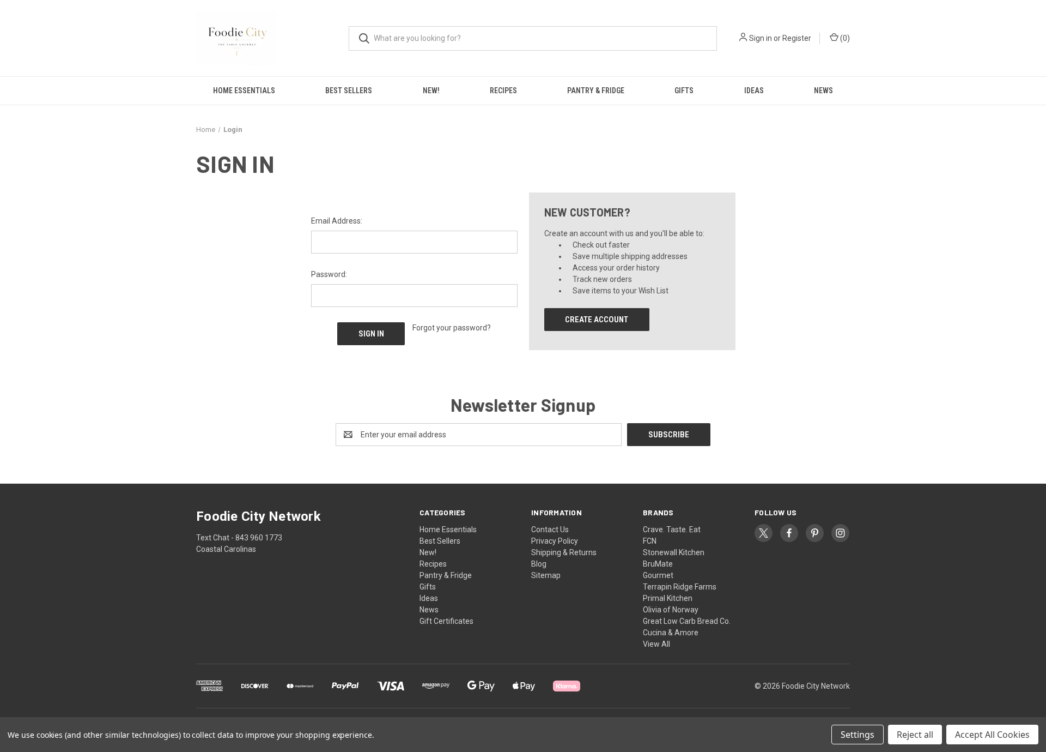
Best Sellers (348, 90)
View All (656, 644)
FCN (649, 541)
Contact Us (550, 529)
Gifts (684, 90)
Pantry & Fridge (595, 90)
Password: (329, 274)
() (844, 38)
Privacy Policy (554, 541)
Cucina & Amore (670, 632)
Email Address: (336, 220)
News (823, 90)
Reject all (915, 735)
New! (431, 90)
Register (796, 38)
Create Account (596, 319)
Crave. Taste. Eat (672, 529)
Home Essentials (244, 90)
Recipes (503, 90)
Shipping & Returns (564, 552)
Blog (538, 564)
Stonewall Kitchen (673, 552)
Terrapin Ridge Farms (679, 586)
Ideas (754, 90)
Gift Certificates (446, 621)
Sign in (760, 38)
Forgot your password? (451, 327)
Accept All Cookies (992, 735)
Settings (857, 735)
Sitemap (546, 575)
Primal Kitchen (667, 598)
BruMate (658, 564)
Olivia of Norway (670, 609)
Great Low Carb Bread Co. (687, 621)
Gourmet (658, 575)
